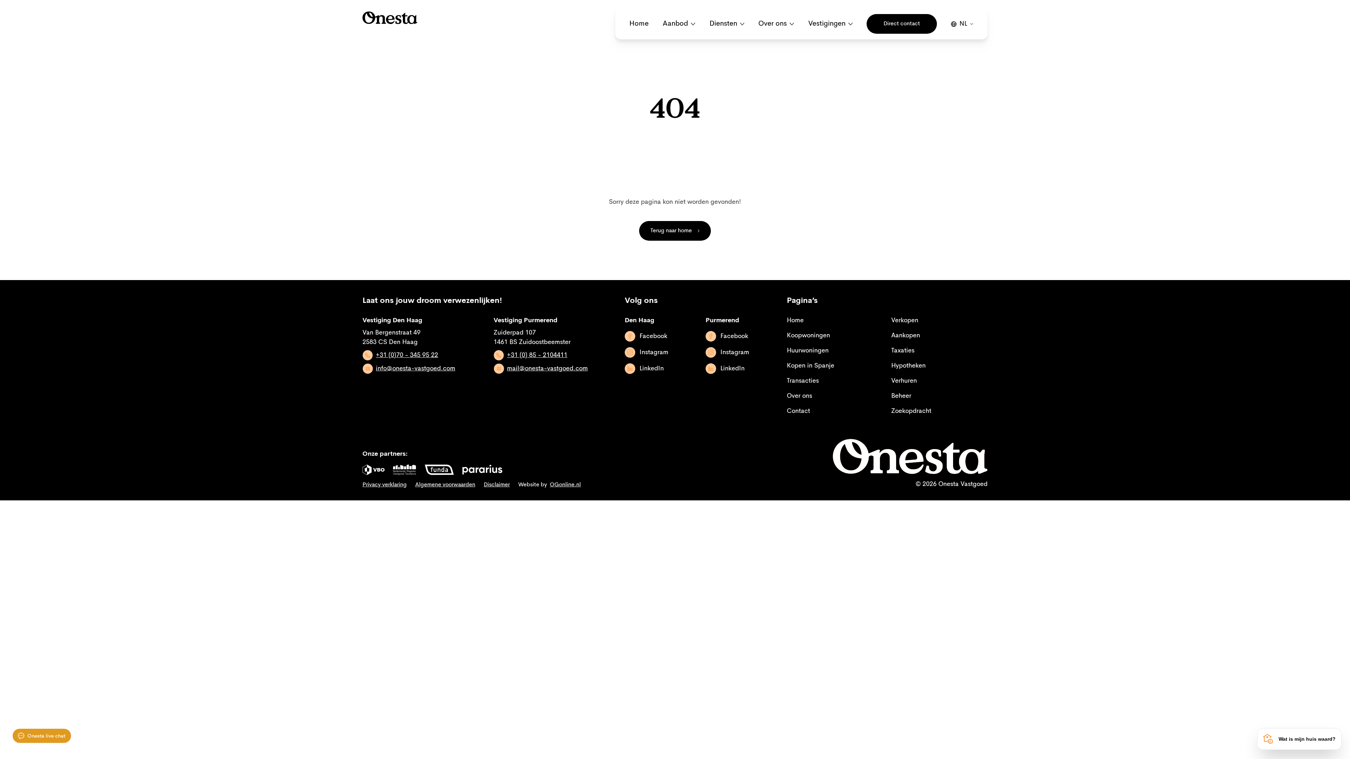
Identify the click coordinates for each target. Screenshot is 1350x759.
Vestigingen (827, 23)
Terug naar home (671, 231)
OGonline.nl (565, 485)
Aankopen (905, 335)
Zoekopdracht (911, 411)
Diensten (723, 23)
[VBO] (373, 470)
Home (639, 23)
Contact (798, 411)
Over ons (772, 23)
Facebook (653, 336)
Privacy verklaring (384, 485)
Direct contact (901, 24)
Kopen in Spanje (810, 366)
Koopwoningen (808, 335)
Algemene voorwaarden (445, 485)
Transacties (803, 381)
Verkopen (904, 320)
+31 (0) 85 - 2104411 (537, 355)
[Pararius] (482, 470)
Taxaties (902, 351)
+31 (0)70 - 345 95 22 (407, 355)
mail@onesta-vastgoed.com (547, 368)
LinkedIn (651, 368)
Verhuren (904, 381)
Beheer (901, 396)
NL (963, 24)
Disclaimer (497, 485)
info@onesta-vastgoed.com (415, 368)
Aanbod (675, 23)
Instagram (653, 352)
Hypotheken (908, 366)
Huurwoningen (808, 351)
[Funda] (439, 470)
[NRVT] (404, 470)
